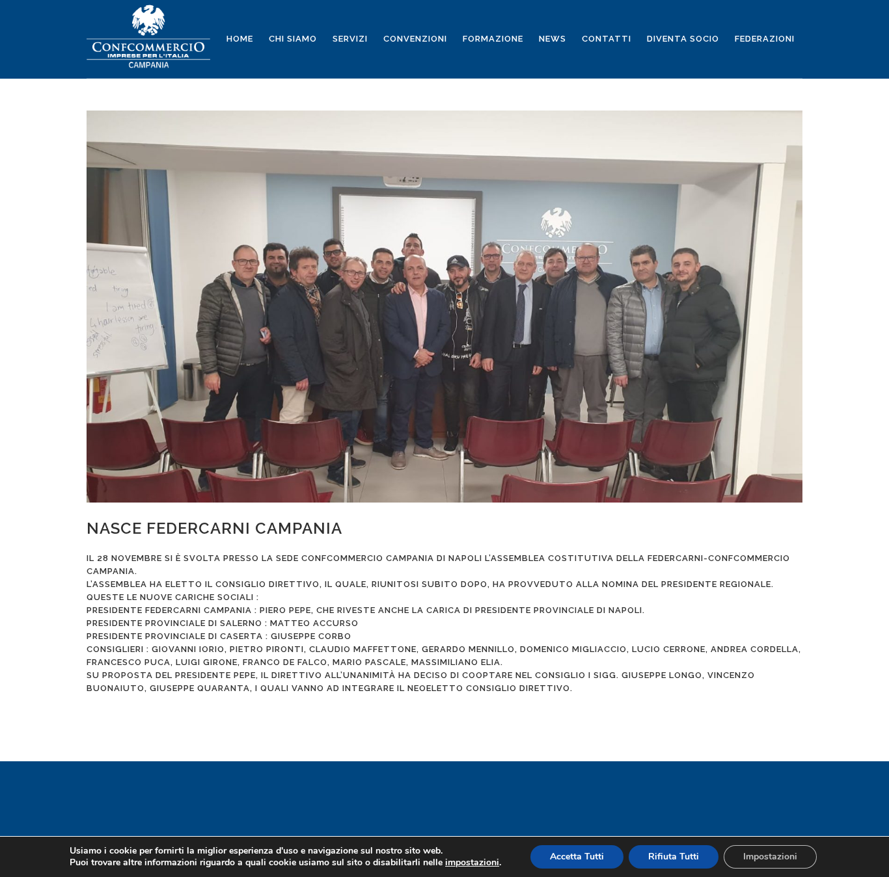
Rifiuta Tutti (673, 856)
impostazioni (472, 863)
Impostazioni (770, 856)
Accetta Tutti (577, 856)
